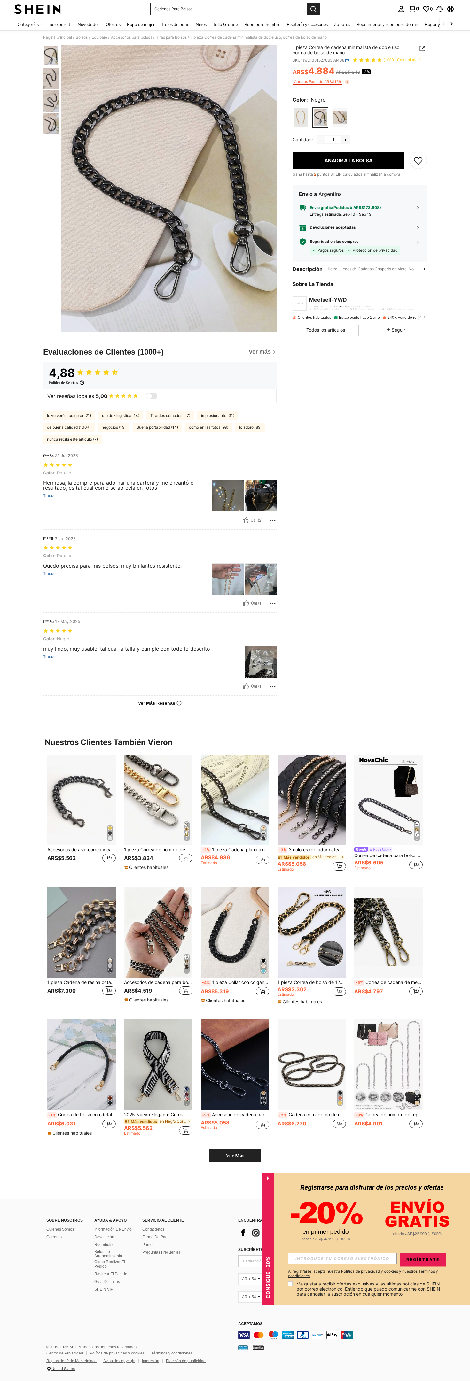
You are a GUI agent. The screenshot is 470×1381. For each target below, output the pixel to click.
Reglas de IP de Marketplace (71, 1361)
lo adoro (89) (250, 427)
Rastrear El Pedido (110, 1274)
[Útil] (245, 520)
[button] (439, 9)
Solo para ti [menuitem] (60, 24)
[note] (147, 867)
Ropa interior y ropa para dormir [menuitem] (387, 24)
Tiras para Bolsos (171, 37)
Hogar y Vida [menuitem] (437, 24)
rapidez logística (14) (120, 415)
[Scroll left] (444, 24)
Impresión (150, 1361)
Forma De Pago (156, 1237)
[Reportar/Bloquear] (273, 520)
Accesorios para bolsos (131, 37)
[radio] (301, 117)
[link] (413, 8)
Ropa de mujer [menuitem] (141, 24)
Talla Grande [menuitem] (225, 24)
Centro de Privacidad (64, 1353)
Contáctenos (153, 1229)
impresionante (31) (217, 415)
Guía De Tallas (107, 1281)
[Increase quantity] (345, 140)
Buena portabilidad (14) (157, 427)
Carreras (54, 1237)
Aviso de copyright (119, 1361)
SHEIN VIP (103, 1289)
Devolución (104, 1237)
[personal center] (401, 9)
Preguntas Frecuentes (161, 1252)
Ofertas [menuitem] (113, 24)
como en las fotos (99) (208, 427)
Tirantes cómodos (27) (170, 415)
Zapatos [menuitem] (342, 24)
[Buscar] (313, 9)
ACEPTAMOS (250, 1324)
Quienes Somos (60, 1229)
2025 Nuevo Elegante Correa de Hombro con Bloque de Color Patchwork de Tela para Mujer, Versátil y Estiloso (158, 1114)
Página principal (57, 37)
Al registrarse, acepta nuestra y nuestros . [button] (363, 1273)
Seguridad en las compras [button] (334, 242)
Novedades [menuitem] (88, 24)
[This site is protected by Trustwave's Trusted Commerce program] (243, 1347)
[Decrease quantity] (321, 140)
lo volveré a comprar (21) (69, 415)
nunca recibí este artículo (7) (72, 439)
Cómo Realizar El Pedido (109, 1264)
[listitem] (81, 815)
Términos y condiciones (171, 1353)
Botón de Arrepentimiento (108, 1253)
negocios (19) (114, 427)
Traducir (50, 496)
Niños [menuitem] (201, 24)
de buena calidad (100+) (69, 427)
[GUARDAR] (418, 160)
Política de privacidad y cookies (117, 1353)
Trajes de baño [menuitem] (175, 24)
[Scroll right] (451, 24)
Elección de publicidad (186, 1361)
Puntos (148, 1244)
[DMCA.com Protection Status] (258, 1347)
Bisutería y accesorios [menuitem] (307, 24)
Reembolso (104, 1244)
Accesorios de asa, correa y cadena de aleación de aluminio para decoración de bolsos (81, 849)
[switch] (151, 396)
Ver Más (235, 1155)
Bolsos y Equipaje (91, 37)
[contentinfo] (334, 1335)
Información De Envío (113, 1229)
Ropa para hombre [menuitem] (262, 24)
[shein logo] (37, 9)
